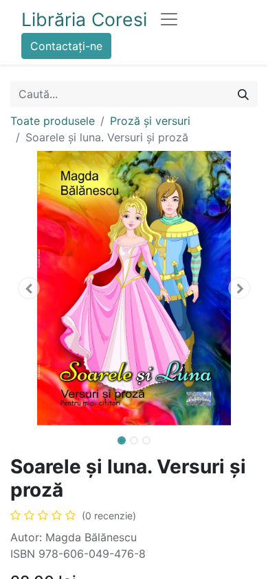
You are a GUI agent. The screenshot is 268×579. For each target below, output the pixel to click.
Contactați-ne (66, 46)
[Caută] (243, 94)
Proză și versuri (150, 121)
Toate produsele (52, 121)
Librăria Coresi (84, 19)
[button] (28, 288)
